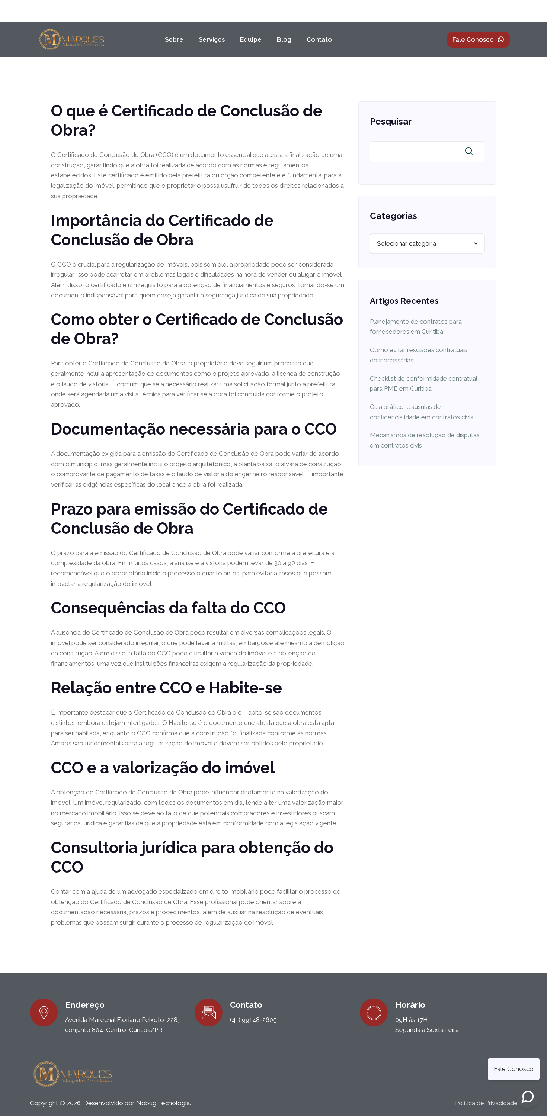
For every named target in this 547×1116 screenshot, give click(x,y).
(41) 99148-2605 (253, 1019)
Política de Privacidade (486, 1103)
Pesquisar (391, 121)
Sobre (174, 39)
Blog (284, 39)
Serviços (212, 39)
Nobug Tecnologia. (163, 1103)
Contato (319, 39)
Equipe (251, 39)
